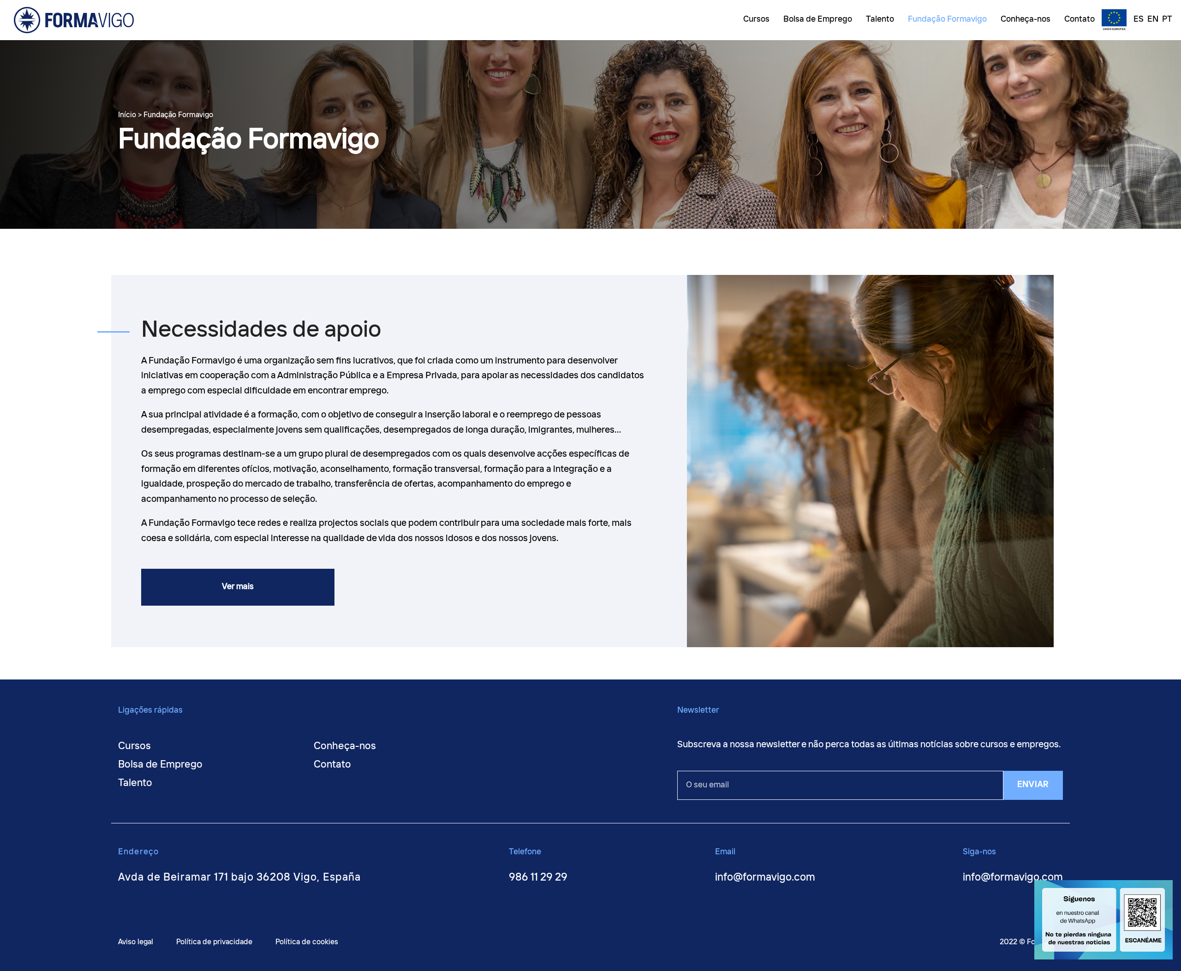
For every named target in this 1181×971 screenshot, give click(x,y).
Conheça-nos (345, 746)
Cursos (134, 746)
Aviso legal (135, 942)
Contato (332, 765)
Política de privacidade (214, 942)
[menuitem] (1136, 20)
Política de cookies (306, 942)
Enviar (1033, 784)
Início (127, 115)
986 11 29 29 (538, 877)
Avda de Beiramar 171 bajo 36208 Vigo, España (239, 877)
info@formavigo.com (765, 877)
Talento (135, 783)
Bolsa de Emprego (160, 765)
